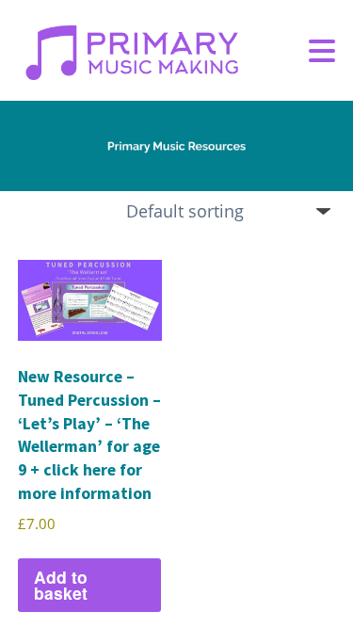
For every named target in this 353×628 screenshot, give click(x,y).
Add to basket (61, 585)
